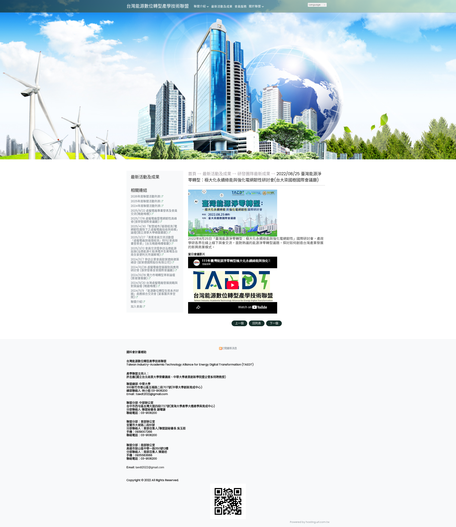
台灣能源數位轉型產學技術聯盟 (157, 6)
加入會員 (136, 307)
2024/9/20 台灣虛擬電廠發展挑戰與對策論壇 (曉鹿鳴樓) (154, 284)
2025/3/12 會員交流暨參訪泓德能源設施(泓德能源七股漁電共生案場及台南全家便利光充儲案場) (154, 252)
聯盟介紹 (136, 302)
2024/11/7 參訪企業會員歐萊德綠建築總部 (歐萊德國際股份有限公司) (155, 261)
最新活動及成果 (217, 174)
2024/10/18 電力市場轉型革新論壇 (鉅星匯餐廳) (153, 277)
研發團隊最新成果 (253, 174)
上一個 (239, 323)
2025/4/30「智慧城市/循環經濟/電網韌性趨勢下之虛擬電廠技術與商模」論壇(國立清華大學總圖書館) (154, 230)
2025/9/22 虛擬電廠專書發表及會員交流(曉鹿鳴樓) (154, 212)
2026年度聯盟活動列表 (145, 196)
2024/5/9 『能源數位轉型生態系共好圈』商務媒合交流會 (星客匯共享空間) (155, 294)
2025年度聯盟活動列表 (145, 201)
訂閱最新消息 (229, 348)
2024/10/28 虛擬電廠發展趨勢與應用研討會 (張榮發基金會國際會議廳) (155, 269)
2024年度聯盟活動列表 (145, 206)
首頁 (192, 174)
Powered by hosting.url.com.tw (310, 522)
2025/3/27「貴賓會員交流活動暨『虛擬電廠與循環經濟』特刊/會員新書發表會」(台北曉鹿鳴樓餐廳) (154, 241)
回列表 (256, 323)
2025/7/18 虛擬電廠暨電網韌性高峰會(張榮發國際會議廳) (154, 220)
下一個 (274, 323)
